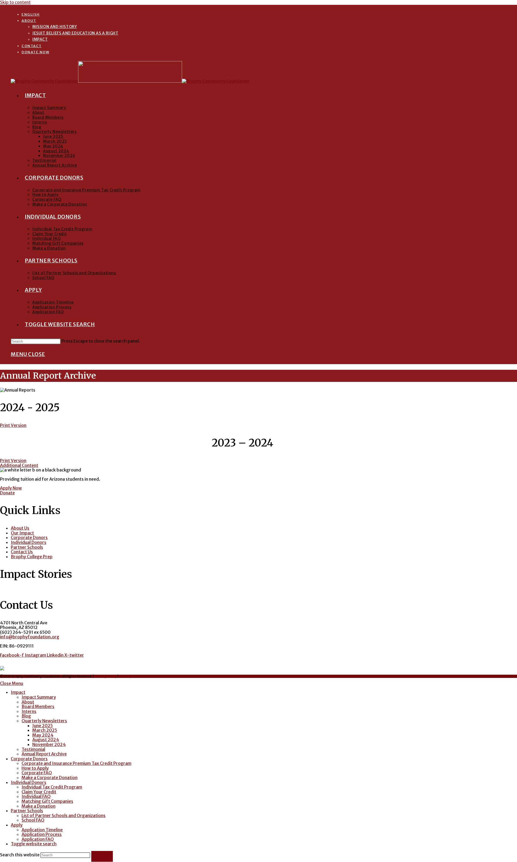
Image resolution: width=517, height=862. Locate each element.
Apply (17, 825)
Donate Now (35, 52)
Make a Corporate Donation (50, 777)
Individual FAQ (36, 796)
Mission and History (54, 26)
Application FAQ (38, 839)
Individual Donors (28, 782)
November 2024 (49, 744)
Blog (26, 716)
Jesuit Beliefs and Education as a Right (75, 33)
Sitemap (125, 676)
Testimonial (33, 749)
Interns (29, 711)
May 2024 (42, 735)
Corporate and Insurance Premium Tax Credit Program (76, 763)
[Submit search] (102, 856)
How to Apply (35, 768)
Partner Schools (27, 810)
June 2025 (42, 725)
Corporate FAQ (37, 772)
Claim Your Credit (39, 791)
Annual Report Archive (44, 754)
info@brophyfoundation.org (29, 636)
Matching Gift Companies (47, 801)
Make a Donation (38, 806)
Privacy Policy (106, 676)
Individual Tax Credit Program (52, 787)
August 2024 (45, 739)
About (29, 20)
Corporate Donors (29, 758)
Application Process (42, 834)
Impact (40, 39)
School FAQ (33, 820)
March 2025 (44, 730)
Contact (32, 46)
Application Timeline (42, 829)
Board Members (38, 706)
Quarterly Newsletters (44, 720)
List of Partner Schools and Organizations (64, 815)
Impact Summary (39, 697)
